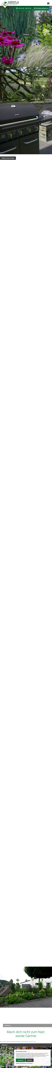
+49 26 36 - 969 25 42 (24, 8)
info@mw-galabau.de (42, 8)
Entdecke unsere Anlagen (8, 158)
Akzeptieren (21, 1060)
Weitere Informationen (21, 1063)
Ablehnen (29, 1060)
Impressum (30, 1063)
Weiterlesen (5, 1025)
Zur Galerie (26, 34)
